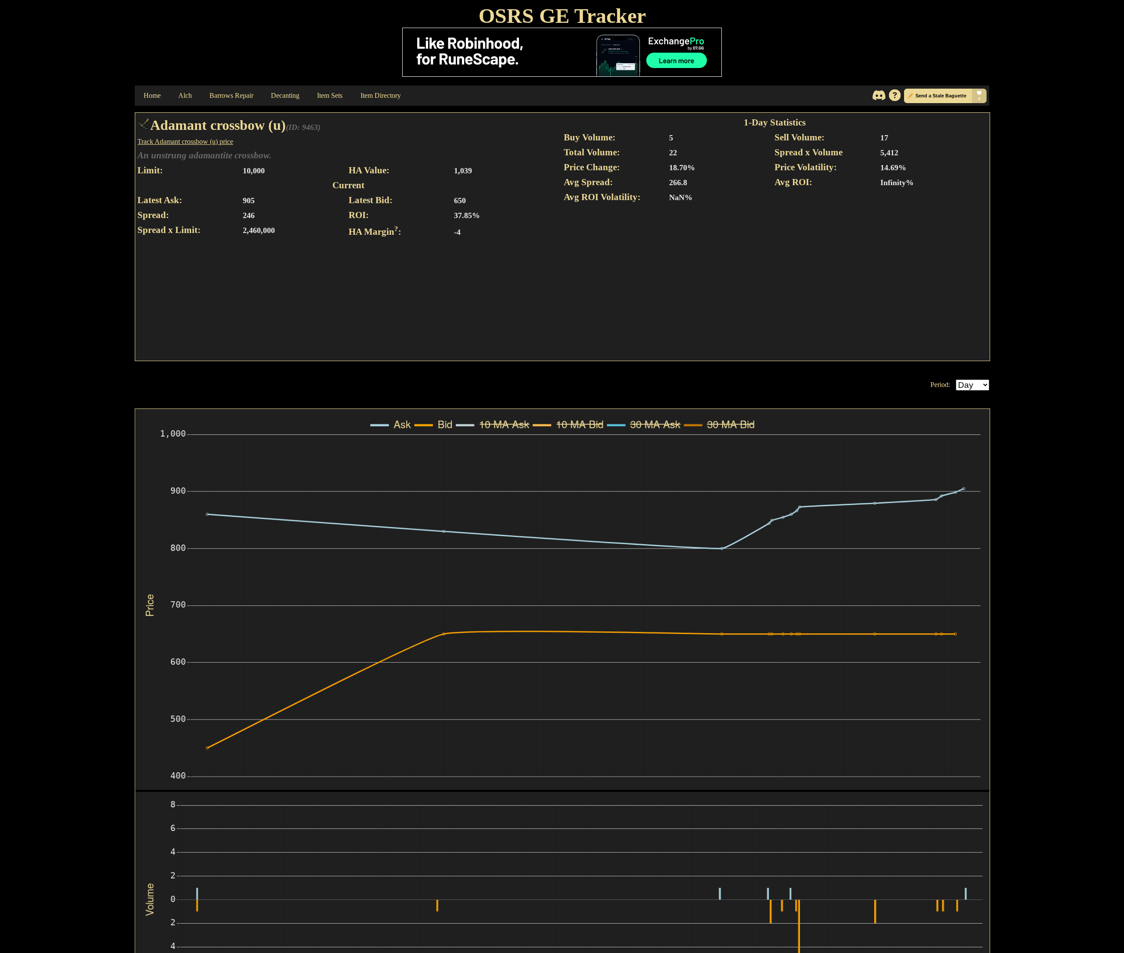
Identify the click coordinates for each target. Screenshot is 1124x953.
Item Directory (380, 95)
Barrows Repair (231, 95)
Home (152, 95)
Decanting (285, 95)
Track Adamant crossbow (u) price (185, 141)
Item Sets (329, 95)
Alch (185, 95)
